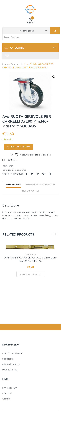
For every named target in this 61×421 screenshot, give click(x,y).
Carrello (6, 398)
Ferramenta (17, 64)
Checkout (7, 393)
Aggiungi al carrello (18, 146)
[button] (53, 77)
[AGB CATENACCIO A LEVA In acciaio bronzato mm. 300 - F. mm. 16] (30, 247)
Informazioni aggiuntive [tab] (40, 184)
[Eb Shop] (30, 9)
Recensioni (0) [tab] (30, 190)
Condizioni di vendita (13, 353)
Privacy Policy (9, 369)
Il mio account (9, 387)
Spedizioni (7, 358)
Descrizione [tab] (13, 184)
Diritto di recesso (11, 364)
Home (5, 64)
